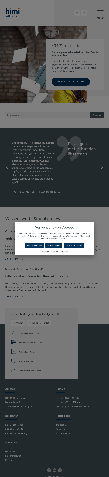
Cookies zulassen (74, 245)
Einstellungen (54, 245)
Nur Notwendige (34, 245)
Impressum (45, 252)
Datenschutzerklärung (60, 252)
